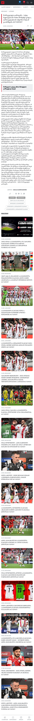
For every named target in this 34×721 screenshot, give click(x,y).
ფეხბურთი (21, 197)
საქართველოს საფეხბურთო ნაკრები (17, 209)
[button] (6, 7)
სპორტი (11, 11)
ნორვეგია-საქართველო (17, 203)
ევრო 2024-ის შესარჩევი (17, 200)
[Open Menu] (31, 2)
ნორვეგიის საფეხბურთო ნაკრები (17, 206)
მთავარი (4, 11)
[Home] (2, 2)
